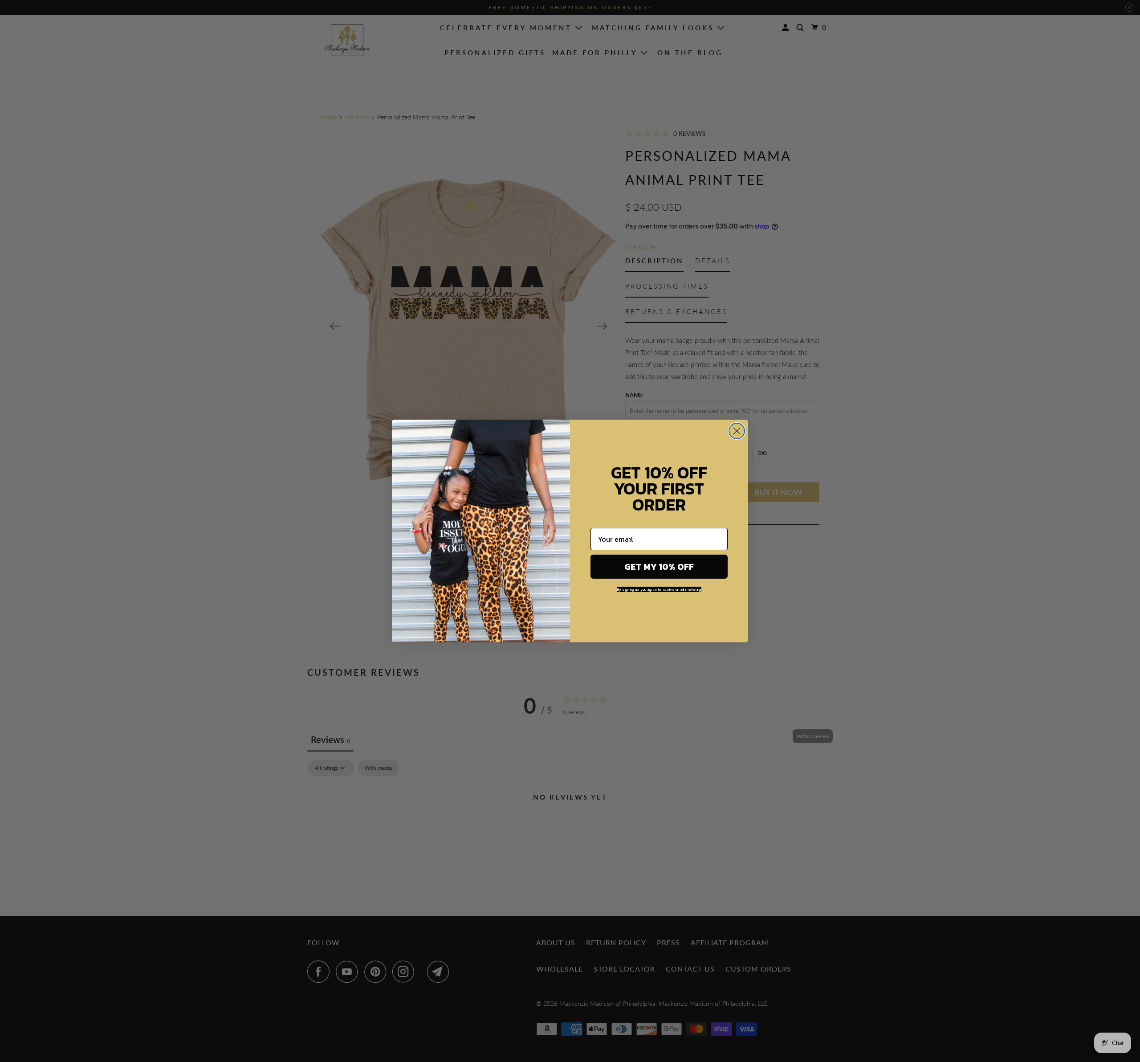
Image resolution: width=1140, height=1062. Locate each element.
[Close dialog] (737, 431)
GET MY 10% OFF (659, 566)
